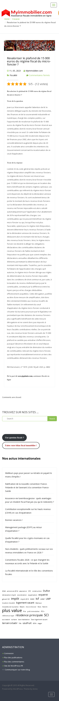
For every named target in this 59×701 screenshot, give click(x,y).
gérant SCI (6, 599)
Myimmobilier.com (34, 70)
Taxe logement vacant (39, 620)
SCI (46, 615)
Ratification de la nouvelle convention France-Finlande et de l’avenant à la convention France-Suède (27, 487)
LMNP (42, 599)
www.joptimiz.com (25, 376)
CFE (29, 591)
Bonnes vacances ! (13, 520)
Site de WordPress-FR (13, 665)
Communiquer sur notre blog (17, 669)
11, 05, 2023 (15, 70)
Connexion (9, 653)
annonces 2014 (12, 591)
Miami (22, 607)
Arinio (35, 689)
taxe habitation (24, 620)
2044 (4, 591)
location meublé (8, 603)
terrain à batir (9, 623)
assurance (23, 591)
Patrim (44, 607)
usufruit (27, 623)
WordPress (18, 689)
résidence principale (29, 615)
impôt (15, 598)
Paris (39, 607)
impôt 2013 (24, 599)
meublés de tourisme (10, 607)
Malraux (39, 603)
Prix (24, 611)
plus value (12, 610)
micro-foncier (31, 607)
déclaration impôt (9, 595)
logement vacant (25, 602)
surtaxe (14, 620)
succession (6, 620)
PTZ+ (43, 611)
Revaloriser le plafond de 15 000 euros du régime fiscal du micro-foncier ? (29, 61)
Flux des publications (13, 657)
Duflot (46, 590)
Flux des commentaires (14, 661)
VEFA (34, 623)
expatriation (32, 595)
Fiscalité (15, 19)
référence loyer (8, 616)
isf (37, 598)
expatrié (43, 594)
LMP (48, 598)
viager (40, 623)
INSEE (32, 599)
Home (6, 19)
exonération (22, 595)
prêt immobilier (33, 611)
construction (37, 591)
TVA (20, 623)
